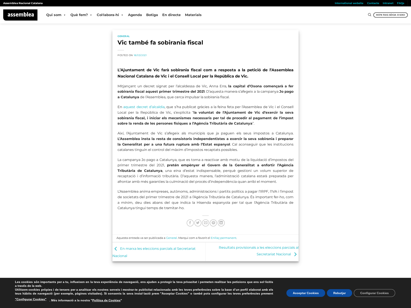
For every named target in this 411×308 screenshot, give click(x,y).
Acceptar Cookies (306, 293)
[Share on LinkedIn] (221, 222)
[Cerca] (369, 15)
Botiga (152, 15)
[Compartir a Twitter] (197, 222)
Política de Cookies (106, 300)
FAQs (400, 3)
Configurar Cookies (374, 293)
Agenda (135, 15)
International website (349, 3)
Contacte (373, 3)
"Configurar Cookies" (30, 299)
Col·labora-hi (108, 15)
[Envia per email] (205, 222)
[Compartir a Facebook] (190, 222)
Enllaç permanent (223, 238)
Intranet (388, 3)
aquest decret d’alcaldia (144, 107)
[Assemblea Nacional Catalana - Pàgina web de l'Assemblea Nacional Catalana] (20, 15)
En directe (171, 15)
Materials (193, 15)
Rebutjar (339, 293)
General (124, 36)
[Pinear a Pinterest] (213, 222)
